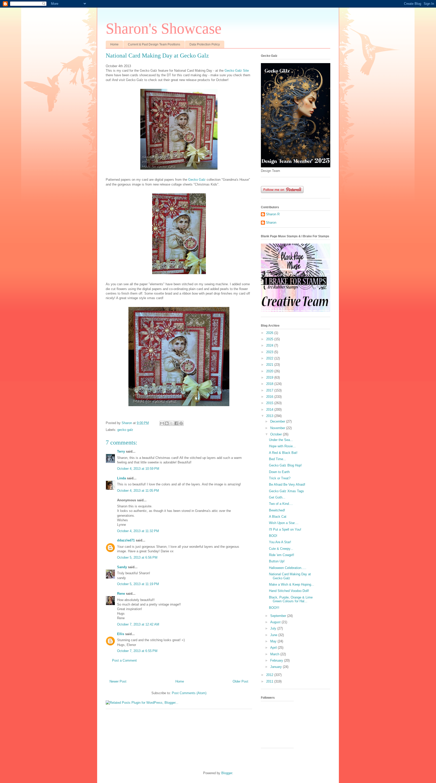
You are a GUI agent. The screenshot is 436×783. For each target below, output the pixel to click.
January (276, 667)
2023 (270, 352)
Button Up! (277, 561)
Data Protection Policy (204, 44)
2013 (270, 416)
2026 (270, 333)
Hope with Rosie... (282, 446)
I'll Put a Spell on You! (285, 529)
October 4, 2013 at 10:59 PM (138, 469)
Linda (121, 478)
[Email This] (162, 423)
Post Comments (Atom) (189, 693)
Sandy (122, 567)
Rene (121, 593)
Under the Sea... (281, 440)
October (276, 434)
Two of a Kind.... (281, 504)
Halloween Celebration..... (287, 568)
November (278, 428)
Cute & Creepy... (281, 549)
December (278, 421)
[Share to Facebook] (176, 423)
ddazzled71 (126, 540)
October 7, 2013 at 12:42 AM (138, 624)
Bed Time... (277, 459)
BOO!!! (274, 608)
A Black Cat (277, 516)
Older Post (240, 681)
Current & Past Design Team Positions (154, 44)
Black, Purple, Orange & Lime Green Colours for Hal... (291, 599)
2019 (270, 377)
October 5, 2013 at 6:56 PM (137, 557)
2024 (270, 345)
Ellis (120, 634)
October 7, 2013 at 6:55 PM (137, 651)
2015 (270, 403)
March (275, 654)
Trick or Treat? (279, 478)
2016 (270, 397)
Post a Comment (124, 660)
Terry (121, 451)
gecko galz (125, 430)
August (276, 622)
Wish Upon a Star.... (283, 523)
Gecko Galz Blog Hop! (285, 465)
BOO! (273, 536)
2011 (270, 681)
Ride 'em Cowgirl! (281, 555)
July (273, 628)
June (274, 635)
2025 (270, 339)
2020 (270, 371)
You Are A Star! (280, 542)
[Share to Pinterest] (181, 423)
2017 (270, 390)
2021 (270, 365)
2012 (270, 675)
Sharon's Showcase (164, 28)
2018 (270, 384)
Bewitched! (277, 510)
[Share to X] (171, 423)
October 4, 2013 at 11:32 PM (138, 531)
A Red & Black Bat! (283, 453)
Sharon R (273, 214)
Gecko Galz (197, 179)
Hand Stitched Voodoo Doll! (289, 591)
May (274, 641)
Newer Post (118, 681)
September (278, 616)
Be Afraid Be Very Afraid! (287, 484)
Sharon (271, 222)
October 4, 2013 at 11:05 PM (138, 490)
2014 (270, 409)
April (274, 647)
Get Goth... (277, 497)
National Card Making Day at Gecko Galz (290, 576)
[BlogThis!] (166, 423)
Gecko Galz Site (237, 70)
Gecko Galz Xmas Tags (286, 491)
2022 (270, 358)
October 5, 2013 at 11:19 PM (138, 584)
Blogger (226, 773)
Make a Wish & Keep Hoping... (291, 584)
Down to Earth (279, 472)
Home (114, 44)
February (277, 660)
